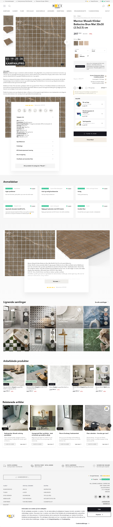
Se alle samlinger (101, 302)
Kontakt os (106, 503)
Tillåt (99, 509)
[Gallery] (40, 41)
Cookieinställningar (81, 523)
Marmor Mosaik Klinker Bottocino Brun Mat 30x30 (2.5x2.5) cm (88, 17)
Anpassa (98, 514)
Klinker (79, 16)
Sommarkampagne (9, 1)
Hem (75, 16)
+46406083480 (106, 501)
